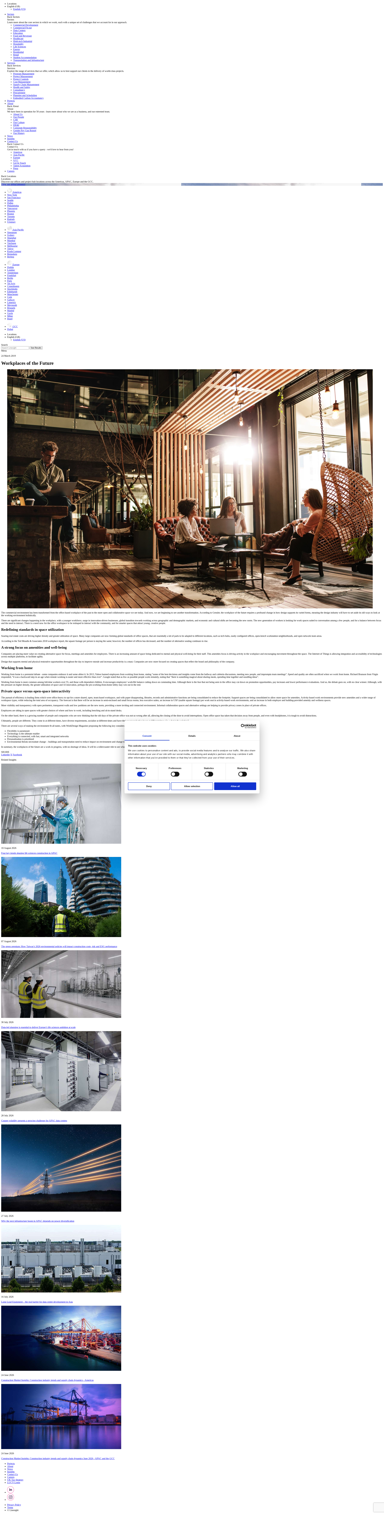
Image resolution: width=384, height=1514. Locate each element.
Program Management (23, 73)
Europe (16, 157)
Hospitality (18, 44)
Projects (11, 100)
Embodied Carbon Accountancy (28, 98)
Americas (17, 152)
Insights (11, 138)
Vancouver (12, 208)
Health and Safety (21, 87)
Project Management (23, 76)
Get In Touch (19, 163)
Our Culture (19, 122)
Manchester (12, 294)
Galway (11, 299)
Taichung (11, 243)
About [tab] (237, 736)
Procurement (19, 92)
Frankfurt (11, 275)
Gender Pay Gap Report (24, 130)
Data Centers (19, 30)
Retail (16, 55)
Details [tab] (192, 736)
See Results (36, 348)
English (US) (19, 9)
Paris (9, 281)
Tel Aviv (11, 283)
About (10, 103)
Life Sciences (19, 46)
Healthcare (18, 38)
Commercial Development (25, 25)
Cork (9, 297)
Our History (19, 133)
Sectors (10, 14)
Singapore (12, 232)
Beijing (10, 256)
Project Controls (20, 79)
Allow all (235, 786)
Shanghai (11, 238)
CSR (15, 119)
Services (11, 63)
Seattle (10, 200)
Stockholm (12, 289)
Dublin (10, 267)
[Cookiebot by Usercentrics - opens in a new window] (243, 726)
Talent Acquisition (21, 165)
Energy (16, 49)
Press (15, 168)
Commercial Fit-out (22, 27)
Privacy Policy (14, 1504)
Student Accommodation (25, 57)
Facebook (17, 754)
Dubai (10, 329)
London (11, 270)
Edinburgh (12, 291)
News (10, 136)
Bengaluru (12, 254)
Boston (10, 214)
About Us (17, 114)
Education (18, 33)
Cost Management (21, 82)
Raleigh (11, 219)
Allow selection (192, 786)
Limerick (11, 302)
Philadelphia (13, 205)
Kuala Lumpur (14, 251)
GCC (15, 160)
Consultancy (19, 90)
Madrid (10, 310)
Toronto (11, 216)
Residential (18, 52)
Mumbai (11, 240)
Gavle (10, 313)
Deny (149, 786)
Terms (10, 1507)
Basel (9, 318)
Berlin (10, 278)
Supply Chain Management (26, 84)
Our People (18, 117)
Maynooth (12, 305)
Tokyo (10, 248)
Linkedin (5, 754)
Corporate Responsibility (25, 128)
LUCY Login (13, 1482)
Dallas (10, 203)
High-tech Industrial (22, 41)
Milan (10, 316)
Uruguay (11, 222)
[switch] (175, 774)
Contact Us (12, 141)
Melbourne (12, 246)
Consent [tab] (147, 736)
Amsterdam (12, 272)
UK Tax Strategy (15, 1480)
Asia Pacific (19, 155)
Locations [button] (11, 3)
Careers (10, 171)
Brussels (11, 308)
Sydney (10, 235)
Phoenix (11, 211)
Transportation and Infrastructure (28, 60)
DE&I (16, 125)
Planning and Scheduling (25, 95)
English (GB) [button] (13, 6)
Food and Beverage (22, 36)
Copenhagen (13, 286)
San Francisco (14, 197)
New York (12, 195)
